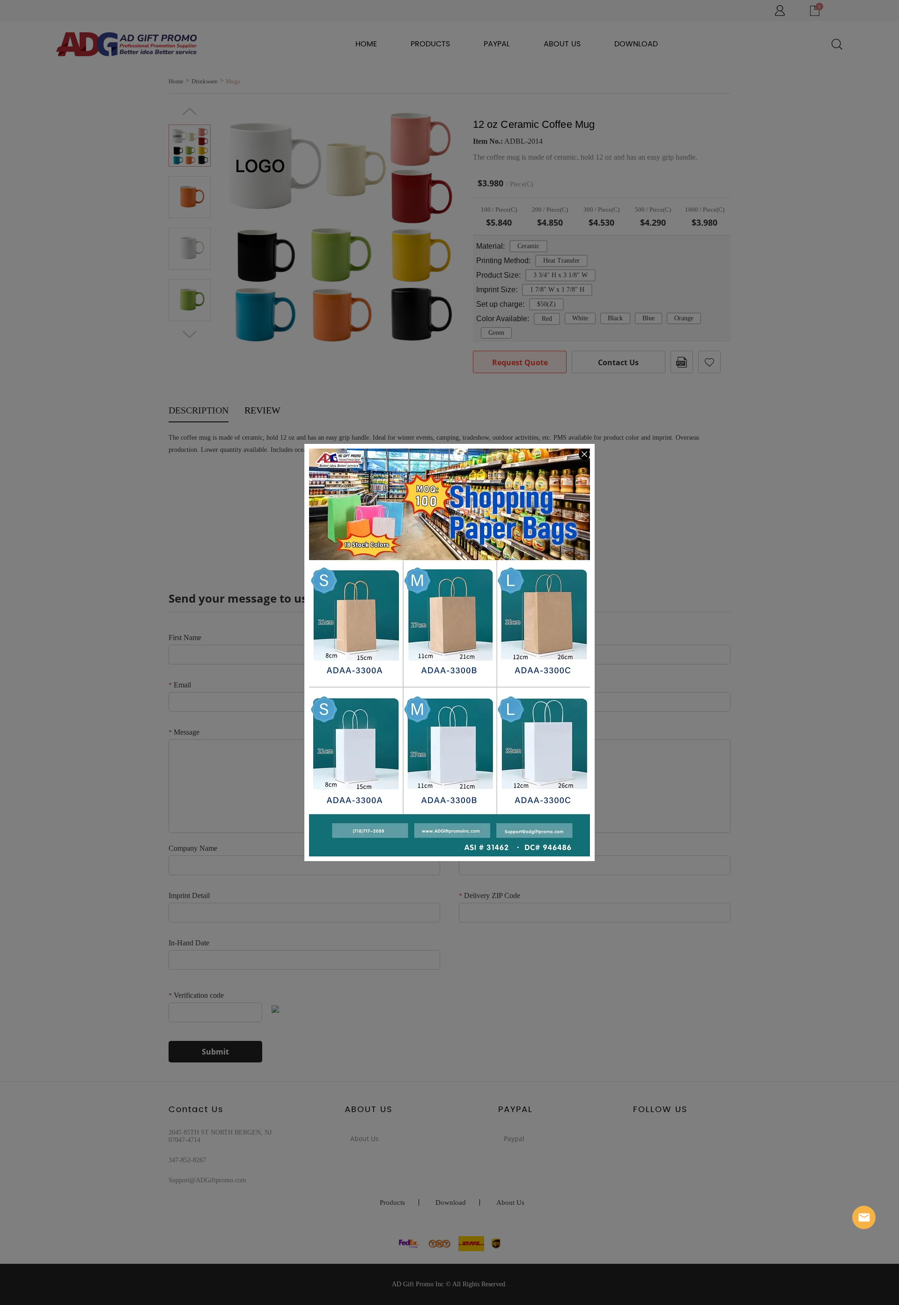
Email (864, 1217)
